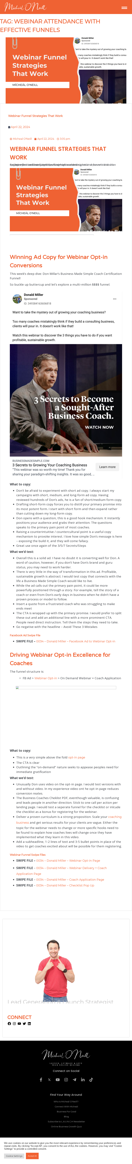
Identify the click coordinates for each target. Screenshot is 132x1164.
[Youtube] (58, 1080)
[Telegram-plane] (74, 1080)
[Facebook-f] (41, 1080)
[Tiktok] (91, 1080)
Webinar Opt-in (45, 678)
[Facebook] (9, 1024)
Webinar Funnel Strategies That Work (35, 116)
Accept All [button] (32, 1156)
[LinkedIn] (29, 1024)
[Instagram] (14, 1024)
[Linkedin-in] (83, 1080)
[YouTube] (19, 1024)
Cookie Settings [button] (14, 1156)
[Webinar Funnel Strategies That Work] (66, 70)
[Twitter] (24, 1024)
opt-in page (76, 757)
